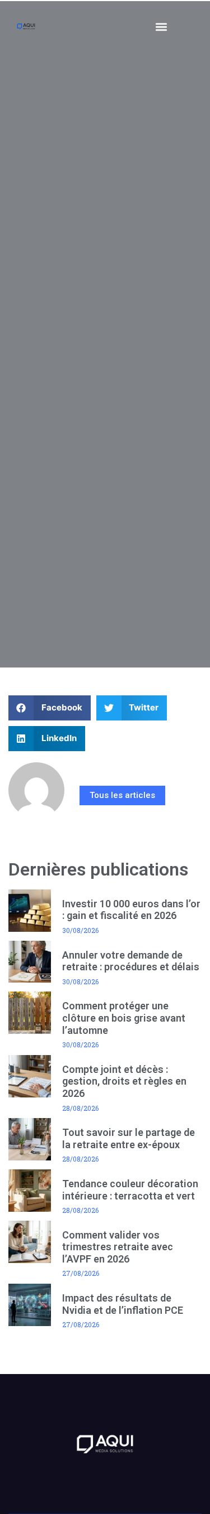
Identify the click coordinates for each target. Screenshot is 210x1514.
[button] (161, 26)
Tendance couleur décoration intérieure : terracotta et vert (130, 1190)
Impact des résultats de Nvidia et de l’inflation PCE (122, 1304)
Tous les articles (122, 795)
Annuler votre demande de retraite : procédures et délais (130, 961)
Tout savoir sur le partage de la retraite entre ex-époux (128, 1138)
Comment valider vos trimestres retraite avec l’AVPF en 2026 (117, 1247)
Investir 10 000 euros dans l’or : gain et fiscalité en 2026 (131, 910)
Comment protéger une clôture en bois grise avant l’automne (123, 1018)
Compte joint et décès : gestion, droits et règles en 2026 (124, 1081)
